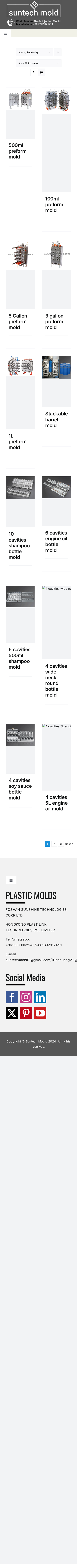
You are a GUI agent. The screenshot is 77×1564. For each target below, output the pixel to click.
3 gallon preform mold (54, 321)
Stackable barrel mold (56, 419)
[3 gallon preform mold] (56, 274)
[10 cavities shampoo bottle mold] (20, 501)
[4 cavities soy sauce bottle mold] (20, 749)
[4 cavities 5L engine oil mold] (56, 757)
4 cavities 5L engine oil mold (56, 803)
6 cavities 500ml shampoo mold (19, 658)
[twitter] (12, 1013)
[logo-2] (34, 9)
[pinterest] (26, 1013)
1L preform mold (17, 441)
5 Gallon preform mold (18, 321)
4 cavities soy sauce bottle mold (20, 789)
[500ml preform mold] (20, 113)
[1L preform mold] (20, 392)
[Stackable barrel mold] (56, 381)
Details (21, 172)
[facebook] (12, 997)
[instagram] (26, 997)
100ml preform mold (54, 204)
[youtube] (40, 1013)
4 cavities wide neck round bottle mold (56, 680)
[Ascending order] (57, 52)
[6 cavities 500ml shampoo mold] (20, 614)
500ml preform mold (17, 151)
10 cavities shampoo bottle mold (19, 545)
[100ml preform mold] (56, 140)
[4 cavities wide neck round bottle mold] (56, 622)
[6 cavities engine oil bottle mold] (56, 501)
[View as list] (41, 72)
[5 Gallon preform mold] (20, 274)
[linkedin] (40, 997)
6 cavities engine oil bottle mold (56, 541)
